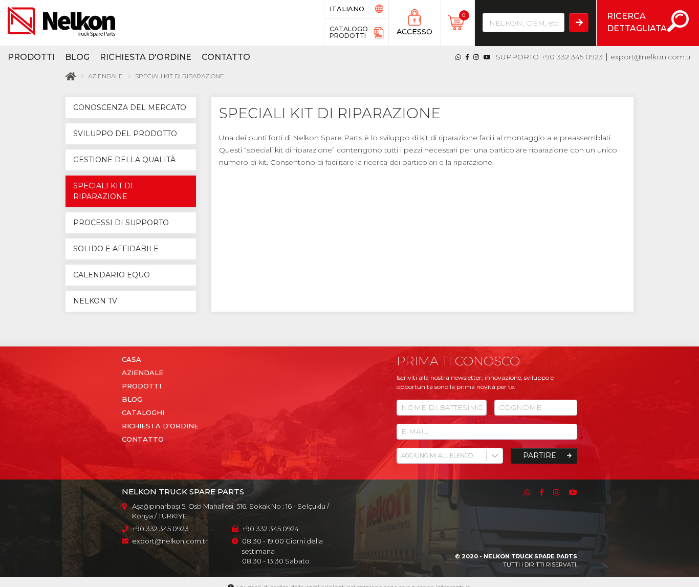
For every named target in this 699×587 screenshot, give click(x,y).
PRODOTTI (31, 57)
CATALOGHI (143, 412)
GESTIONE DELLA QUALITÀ (124, 159)
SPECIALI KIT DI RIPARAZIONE (179, 76)
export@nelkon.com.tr (650, 56)
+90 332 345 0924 (270, 529)
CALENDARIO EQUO (111, 274)
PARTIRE (539, 455)
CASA (131, 359)
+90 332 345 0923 (572, 56)
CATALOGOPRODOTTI (349, 32)
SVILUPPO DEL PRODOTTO (125, 133)
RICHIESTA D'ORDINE (160, 425)
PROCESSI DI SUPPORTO (121, 222)
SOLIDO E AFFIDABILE (116, 248)
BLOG (77, 57)
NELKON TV (95, 301)
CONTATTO (226, 57)
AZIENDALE (105, 76)
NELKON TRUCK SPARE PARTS (530, 556)
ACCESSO (414, 31)
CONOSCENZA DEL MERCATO (129, 107)
